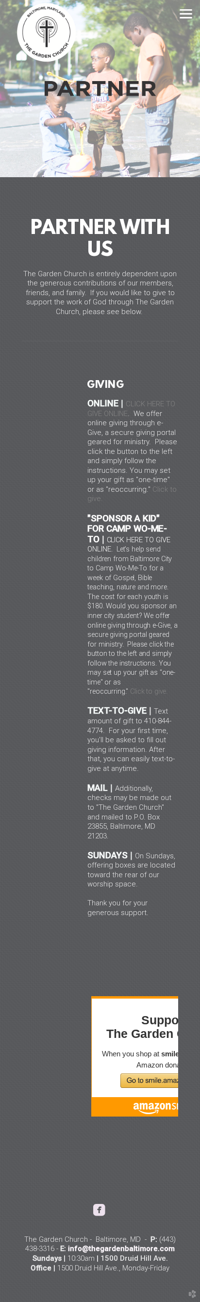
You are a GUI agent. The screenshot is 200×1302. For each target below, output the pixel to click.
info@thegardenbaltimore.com (121, 1248)
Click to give (148, 691)
